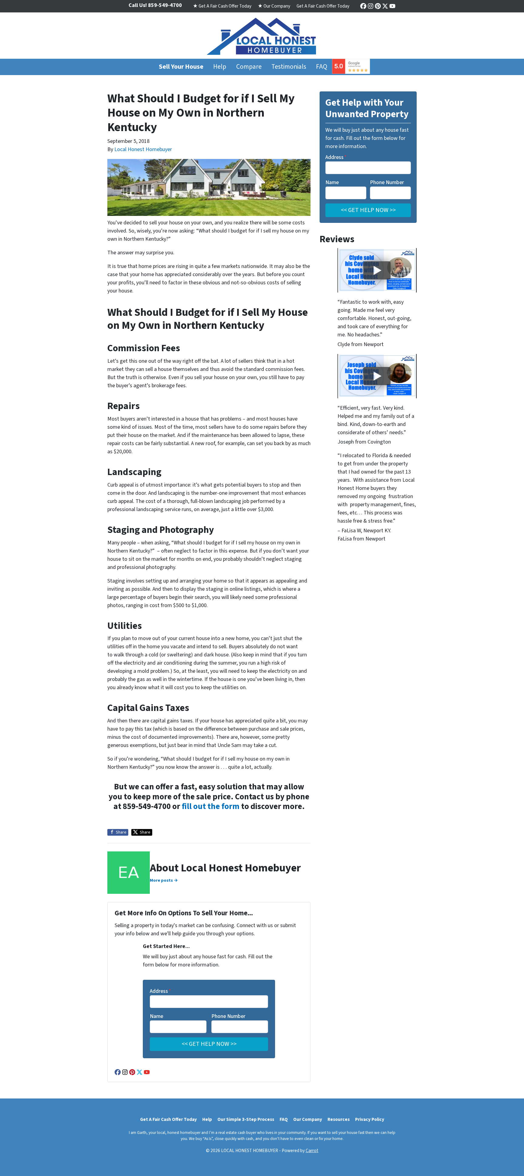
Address (160, 991)
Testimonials (288, 66)
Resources (339, 1119)
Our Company (307, 1119)
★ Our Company (274, 6)
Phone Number (228, 1016)
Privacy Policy (369, 1119)
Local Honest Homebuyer (143, 149)
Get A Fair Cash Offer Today (323, 6)
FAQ (321, 66)
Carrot (312, 1150)
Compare (249, 66)
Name (156, 1016)
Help (219, 66)
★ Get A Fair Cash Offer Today (222, 6)
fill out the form (211, 806)
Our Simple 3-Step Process (245, 1119)
